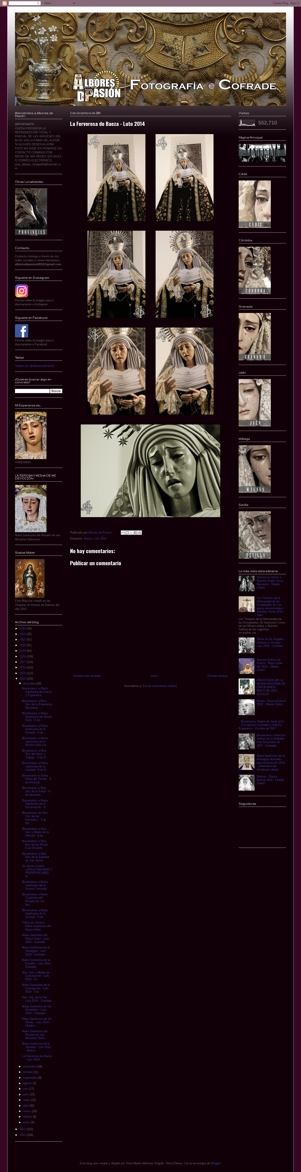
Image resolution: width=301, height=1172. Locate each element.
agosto (28, 1083)
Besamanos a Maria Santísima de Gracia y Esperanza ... (37, 692)
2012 (23, 1135)
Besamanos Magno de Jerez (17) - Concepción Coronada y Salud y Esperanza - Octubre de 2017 (262, 725)
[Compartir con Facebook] (135, 532)
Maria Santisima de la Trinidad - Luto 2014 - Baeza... (36, 1047)
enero (27, 1122)
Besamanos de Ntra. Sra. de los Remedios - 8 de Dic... (35, 818)
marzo (27, 1111)
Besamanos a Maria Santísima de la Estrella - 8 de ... (35, 729)
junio (26, 1094)
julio (26, 1088)
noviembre (30, 1066)
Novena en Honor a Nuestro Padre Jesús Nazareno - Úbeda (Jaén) (270, 582)
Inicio (154, 675)
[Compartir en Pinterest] (139, 532)
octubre (28, 1072)
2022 (23, 634)
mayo (27, 1100)
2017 (23, 662)
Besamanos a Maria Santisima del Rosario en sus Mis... (35, 899)
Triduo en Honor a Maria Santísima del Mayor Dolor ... (36, 926)
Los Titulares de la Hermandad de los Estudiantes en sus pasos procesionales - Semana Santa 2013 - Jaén (271, 606)
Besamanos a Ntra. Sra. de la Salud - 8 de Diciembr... (36, 791)
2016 (23, 667)
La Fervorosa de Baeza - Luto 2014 (37, 1057)
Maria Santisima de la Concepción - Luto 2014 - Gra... (36, 988)
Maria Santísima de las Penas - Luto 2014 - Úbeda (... (37, 1022)
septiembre (30, 1077)
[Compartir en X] (131, 532)
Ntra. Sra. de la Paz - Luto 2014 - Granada (36, 999)
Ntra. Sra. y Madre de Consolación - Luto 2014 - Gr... (36, 976)
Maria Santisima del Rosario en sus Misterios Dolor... (34, 1035)
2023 (23, 628)
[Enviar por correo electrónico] (123, 532)
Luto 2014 (100, 538)
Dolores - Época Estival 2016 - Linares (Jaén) (270, 780)
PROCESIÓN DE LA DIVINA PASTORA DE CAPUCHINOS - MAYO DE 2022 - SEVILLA (271, 687)
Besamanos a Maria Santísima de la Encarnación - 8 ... (35, 804)
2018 (23, 656)
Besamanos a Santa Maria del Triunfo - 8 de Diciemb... (36, 779)
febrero (28, 1116)
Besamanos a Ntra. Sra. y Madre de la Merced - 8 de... (35, 832)
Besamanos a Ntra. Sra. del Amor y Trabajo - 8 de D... (35, 754)
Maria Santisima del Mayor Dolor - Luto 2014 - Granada (35, 938)
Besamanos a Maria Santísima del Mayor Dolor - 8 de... (37, 717)
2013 (23, 1129)
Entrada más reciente (87, 675)
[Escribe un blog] (127, 532)
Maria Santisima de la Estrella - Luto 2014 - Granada (37, 963)
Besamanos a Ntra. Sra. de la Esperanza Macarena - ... (37, 704)
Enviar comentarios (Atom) (160, 686)
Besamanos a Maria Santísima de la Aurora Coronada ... (36, 885)
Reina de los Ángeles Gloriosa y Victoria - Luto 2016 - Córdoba (270, 642)
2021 (23, 639)
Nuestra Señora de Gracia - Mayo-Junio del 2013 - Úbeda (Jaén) (269, 665)
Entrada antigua (218, 675)
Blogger (215, 1163)
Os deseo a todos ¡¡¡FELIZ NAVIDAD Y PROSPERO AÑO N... (37, 871)
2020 (23, 645)
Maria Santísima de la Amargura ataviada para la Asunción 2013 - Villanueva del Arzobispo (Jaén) (271, 762)
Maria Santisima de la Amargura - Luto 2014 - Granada (36, 951)
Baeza (88, 538)
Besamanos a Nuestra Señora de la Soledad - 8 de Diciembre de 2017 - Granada (271, 740)
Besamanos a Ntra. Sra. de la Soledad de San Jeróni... (35, 857)
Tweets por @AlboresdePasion (34, 366)
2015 (23, 673)
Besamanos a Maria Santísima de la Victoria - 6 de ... (35, 914)
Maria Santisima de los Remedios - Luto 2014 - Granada (36, 1010)
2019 (23, 650)
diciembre (29, 683)
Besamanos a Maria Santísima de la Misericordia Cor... (35, 741)
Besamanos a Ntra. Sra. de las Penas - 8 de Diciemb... (36, 844)
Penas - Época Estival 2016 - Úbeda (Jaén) (271, 702)
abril (26, 1105)
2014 (23, 678)
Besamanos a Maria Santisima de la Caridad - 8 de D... (35, 766)
